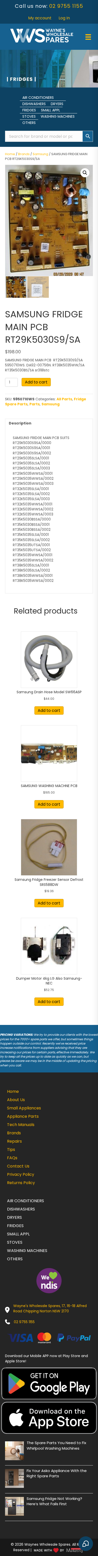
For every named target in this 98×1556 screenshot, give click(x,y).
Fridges (29, 110)
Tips (11, 1149)
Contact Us (18, 1166)
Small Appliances (24, 1108)
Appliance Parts (23, 1116)
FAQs (12, 1158)
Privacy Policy (20, 1174)
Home (10, 154)
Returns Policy (21, 1183)
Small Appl (50, 110)
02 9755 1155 (66, 6)
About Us (16, 1100)
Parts (34, 404)
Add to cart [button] (49, 710)
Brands (24, 154)
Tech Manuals (20, 1125)
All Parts (64, 399)
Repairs (14, 1141)
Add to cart (36, 382)
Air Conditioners (38, 97)
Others (29, 122)
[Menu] (88, 37)
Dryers (57, 103)
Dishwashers (34, 103)
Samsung (40, 154)
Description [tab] (20, 423)
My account (40, 18)
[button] (84, 172)
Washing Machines (58, 116)
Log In (64, 18)
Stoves (29, 116)
